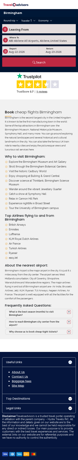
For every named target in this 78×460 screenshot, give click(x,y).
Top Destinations (18, 399)
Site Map (18, 386)
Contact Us (20, 377)
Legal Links (13, 408)
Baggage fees (21, 381)
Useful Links (14, 362)
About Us (18, 372)
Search (40, 62)
